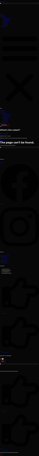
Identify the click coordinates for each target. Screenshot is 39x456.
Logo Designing (6, 19)
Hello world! (4, 133)
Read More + (2, 140)
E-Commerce (6, 25)
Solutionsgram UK (3, 1)
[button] (19, 68)
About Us (3, 15)
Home (3, 14)
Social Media (6, 22)
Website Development (7, 18)
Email (1, 358)
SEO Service (6, 120)
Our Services (4, 17)
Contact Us (4, 26)
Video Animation (6, 21)
